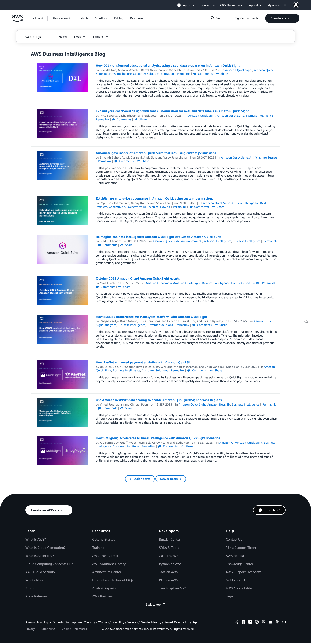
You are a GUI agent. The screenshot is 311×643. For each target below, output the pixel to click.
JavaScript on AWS (173, 588)
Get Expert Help (237, 580)
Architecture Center (106, 572)
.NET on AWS (168, 555)
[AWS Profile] (296, 5)
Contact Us (234, 539)
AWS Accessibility (239, 588)
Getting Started (103, 539)
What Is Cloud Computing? (45, 547)
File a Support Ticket (241, 547)
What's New (34, 580)
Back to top (153, 604)
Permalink (183, 73)
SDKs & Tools (169, 547)
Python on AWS (170, 564)
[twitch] (263, 622)
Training (98, 547)
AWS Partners (102, 596)
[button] (60, 18)
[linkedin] (250, 622)
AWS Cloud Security (40, 572)
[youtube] (270, 622)
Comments (205, 73)
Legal (230, 596)
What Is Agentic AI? (39, 555)
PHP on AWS (168, 580)
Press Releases (36, 596)
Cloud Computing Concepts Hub (49, 564)
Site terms (48, 629)
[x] (236, 622)
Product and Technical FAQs (112, 580)
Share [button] (224, 73)
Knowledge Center (239, 564)
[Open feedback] (306, 321)
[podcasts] (277, 622)
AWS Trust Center (105, 555)
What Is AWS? (35, 539)
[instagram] (257, 622)
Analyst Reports (104, 588)
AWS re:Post (235, 555)
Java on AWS (168, 572)
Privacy (30, 629)
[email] (284, 622)
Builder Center (169, 539)
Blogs (29, 588)
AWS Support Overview (243, 572)
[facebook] (243, 622)
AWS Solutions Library (109, 564)
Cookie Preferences (74, 629)
